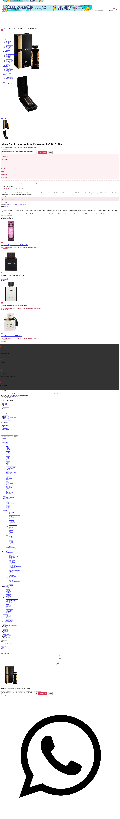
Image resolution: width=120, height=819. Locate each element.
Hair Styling (8, 48)
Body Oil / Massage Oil (11, 57)
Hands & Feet (9, 59)
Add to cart (43, 693)
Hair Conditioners (9, 45)
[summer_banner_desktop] (47, 10)
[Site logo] (5, 12)
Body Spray (8, 71)
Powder (7, 64)
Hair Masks (8, 46)
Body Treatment (9, 60)
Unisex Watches (9, 78)
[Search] (103, 8)
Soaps (7, 52)
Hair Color (8, 47)
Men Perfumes (9, 68)
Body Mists (8, 70)
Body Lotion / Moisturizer (11, 54)
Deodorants (8, 73)
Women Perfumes (9, 69)
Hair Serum (8, 41)
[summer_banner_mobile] (23, 1)
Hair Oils (8, 42)
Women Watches (9, 77)
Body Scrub (8, 56)
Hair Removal (9, 65)
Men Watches (9, 76)
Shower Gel (8, 62)
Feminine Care (9, 61)
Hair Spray (8, 50)
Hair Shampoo (9, 43)
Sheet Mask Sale (9, 83)
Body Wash (8, 55)
